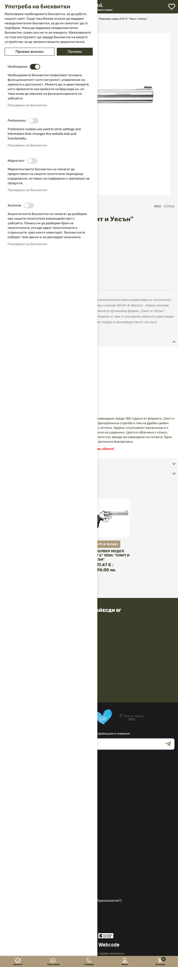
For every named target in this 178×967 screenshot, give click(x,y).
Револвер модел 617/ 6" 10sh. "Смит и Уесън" (110, 555)
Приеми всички (30, 51)
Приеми (75, 51)
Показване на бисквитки (27, 105)
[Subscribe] (170, 744)
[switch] (35, 67)
